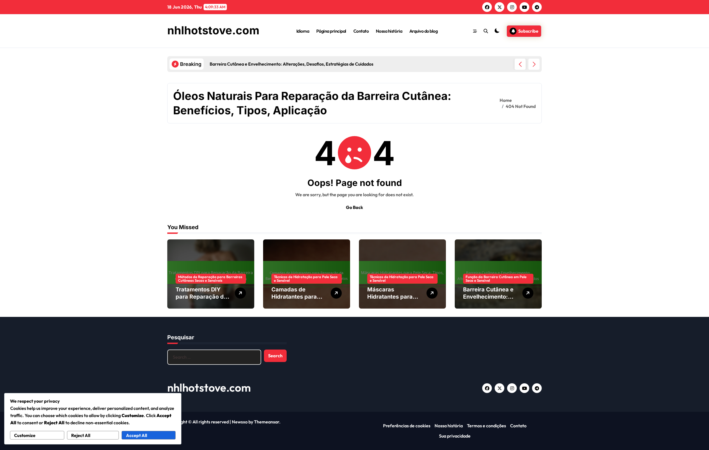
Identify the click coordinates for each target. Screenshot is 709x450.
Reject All (80, 435)
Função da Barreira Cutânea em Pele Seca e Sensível (496, 279)
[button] (534, 64)
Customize (24, 435)
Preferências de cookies (406, 425)
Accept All (136, 435)
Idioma (302, 31)
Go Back (354, 207)
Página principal (331, 31)
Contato (361, 31)
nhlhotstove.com (213, 30)
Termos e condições (486, 425)
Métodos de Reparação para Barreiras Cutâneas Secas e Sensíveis (210, 279)
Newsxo (240, 422)
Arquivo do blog (423, 31)
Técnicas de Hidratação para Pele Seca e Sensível (306, 279)
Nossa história (389, 31)
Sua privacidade (455, 436)
